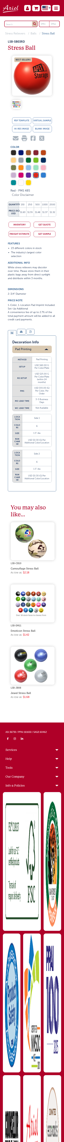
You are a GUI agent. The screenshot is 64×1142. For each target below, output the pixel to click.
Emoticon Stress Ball (23, 630)
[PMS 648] (43, 160)
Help (9, 759)
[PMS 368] (36, 160)
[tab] (12, 333)
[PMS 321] (13, 183)
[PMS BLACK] (13, 153)
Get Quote (44, 224)
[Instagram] (14, 738)
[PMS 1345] (13, 160)
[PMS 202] (36, 153)
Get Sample (44, 234)
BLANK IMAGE (42, 129)
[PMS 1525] (43, 153)
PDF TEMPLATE (21, 120)
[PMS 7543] (21, 160)
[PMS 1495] (21, 168)
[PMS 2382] (43, 175)
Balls (33, 33)
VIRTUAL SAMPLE (42, 120)
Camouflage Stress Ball (25, 568)
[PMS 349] (28, 160)
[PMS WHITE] (21, 183)
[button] (56, 8)
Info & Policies (15, 785)
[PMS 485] (36, 175)
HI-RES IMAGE (21, 129)
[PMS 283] (28, 168)
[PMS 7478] (36, 168)
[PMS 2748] (21, 153)
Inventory (19, 224)
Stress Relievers (15, 33)
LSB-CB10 (16, 563)
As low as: (20, 572)
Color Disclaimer (23, 194)
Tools (9, 767)
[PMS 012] (28, 183)
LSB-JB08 (16, 687)
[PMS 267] (28, 175)
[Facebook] (7, 738)
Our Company (15, 776)
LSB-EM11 (16, 625)
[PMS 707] (43, 168)
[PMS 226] (21, 175)
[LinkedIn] (22, 738)
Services (11, 750)
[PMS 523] (13, 175)
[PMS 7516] (28, 153)
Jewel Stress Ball (21, 693)
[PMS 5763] (13, 168)
